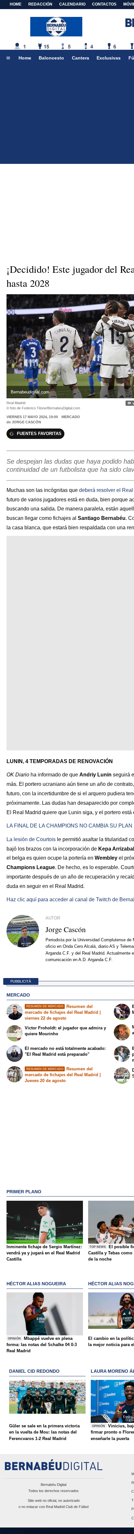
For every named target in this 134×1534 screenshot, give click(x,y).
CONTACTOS (104, 4)
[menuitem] (8, 58)
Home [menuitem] (25, 57)
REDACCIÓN (40, 4)
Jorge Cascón (26, 422)
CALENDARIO (72, 4)
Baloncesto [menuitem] (51, 57)
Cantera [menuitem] (80, 57)
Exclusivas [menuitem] (109, 57)
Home (15, 4)
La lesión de (31, 839)
